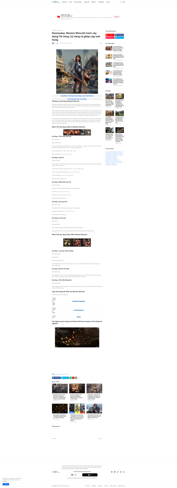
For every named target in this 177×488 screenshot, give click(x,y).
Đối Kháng (114, 164)
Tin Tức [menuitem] (70, 2)
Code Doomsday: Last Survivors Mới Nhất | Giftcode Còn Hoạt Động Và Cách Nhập (76, 397)
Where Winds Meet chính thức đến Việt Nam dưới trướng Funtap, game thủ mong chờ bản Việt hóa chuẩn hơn (119, 138)
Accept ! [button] (6, 484)
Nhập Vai (114, 157)
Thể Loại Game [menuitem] (78, 2)
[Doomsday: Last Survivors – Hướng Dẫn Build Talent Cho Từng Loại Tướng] (60, 408)
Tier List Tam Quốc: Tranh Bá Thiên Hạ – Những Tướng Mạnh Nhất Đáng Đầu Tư (110, 103)
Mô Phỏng (108, 157)
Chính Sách (100, 485)
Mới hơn (54, 438)
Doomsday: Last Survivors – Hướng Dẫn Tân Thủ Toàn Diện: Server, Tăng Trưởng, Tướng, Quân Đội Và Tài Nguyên (77, 417)
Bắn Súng (113, 152)
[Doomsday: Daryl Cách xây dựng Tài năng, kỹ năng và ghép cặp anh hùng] (94, 408)
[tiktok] (118, 472)
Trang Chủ (87, 485)
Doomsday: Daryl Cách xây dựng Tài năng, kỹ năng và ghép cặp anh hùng (94, 416)
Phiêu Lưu (116, 159)
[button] (120, 2)
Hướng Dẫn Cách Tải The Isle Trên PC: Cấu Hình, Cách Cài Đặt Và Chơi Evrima (109, 137)
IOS (91, 474)
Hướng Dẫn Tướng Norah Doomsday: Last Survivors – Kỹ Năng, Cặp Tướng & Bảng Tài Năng (94, 397)
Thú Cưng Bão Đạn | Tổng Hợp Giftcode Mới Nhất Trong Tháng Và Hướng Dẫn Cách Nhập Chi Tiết (118, 81)
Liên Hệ (106, 485)
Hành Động (108, 154)
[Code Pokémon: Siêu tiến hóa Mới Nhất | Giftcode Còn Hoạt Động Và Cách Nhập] (109, 72)
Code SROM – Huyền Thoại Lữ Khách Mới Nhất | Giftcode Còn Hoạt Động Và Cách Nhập (110, 120)
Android (75, 474)
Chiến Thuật (119, 152)
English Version (121, 485)
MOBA (120, 154)
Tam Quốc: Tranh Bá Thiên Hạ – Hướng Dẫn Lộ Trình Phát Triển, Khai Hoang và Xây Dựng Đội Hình (119, 103)
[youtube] (115, 472)
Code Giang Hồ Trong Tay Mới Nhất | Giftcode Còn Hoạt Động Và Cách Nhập (118, 64)
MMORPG (115, 154)
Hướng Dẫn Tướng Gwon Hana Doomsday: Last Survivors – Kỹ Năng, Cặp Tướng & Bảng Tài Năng (59, 397)
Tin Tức (67, 374)
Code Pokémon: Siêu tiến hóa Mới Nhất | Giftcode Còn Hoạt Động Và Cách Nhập (118, 72)
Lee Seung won (78, 310)
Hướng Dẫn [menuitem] (101, 2)
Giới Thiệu (94, 485)
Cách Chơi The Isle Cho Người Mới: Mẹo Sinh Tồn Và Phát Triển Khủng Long (119, 120)
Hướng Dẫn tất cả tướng (77, 99)
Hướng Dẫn (62, 374)
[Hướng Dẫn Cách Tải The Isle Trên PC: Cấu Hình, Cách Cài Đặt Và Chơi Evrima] (110, 130)
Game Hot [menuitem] (86, 2)
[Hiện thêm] (78, 378)
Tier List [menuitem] (108, 2)
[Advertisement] (88, 17)
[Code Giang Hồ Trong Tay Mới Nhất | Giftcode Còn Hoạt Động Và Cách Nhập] (109, 64)
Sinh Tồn (108, 161)
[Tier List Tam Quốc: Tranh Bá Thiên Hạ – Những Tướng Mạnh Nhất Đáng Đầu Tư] (110, 96)
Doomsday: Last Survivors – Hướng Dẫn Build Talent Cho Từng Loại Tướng (59, 416)
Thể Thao (119, 161)
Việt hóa (108, 164)
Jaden (79, 317)
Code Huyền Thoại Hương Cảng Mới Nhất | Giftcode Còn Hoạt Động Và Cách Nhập (118, 48)
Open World (109, 159)
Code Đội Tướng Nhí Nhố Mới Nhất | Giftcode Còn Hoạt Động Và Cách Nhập (118, 56)
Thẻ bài (113, 161)
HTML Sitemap (113, 485)
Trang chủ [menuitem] (64, 2)
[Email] (76, 378)
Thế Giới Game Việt (64, 485)
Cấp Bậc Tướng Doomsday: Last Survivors (77, 96)
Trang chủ (54, 30)
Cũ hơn (100, 438)
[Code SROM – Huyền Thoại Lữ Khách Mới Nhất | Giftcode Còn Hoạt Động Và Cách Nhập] (110, 113)
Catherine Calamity (78, 301)
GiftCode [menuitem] (93, 2)
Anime (107, 152)
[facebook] (112, 472)
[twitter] (121, 472)
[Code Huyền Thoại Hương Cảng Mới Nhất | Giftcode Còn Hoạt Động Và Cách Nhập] (109, 48)
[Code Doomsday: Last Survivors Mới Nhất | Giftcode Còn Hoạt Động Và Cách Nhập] (77, 388)
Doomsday (59, 30)
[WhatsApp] (70, 378)
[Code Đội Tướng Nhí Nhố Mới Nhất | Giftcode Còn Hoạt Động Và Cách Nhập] (109, 56)
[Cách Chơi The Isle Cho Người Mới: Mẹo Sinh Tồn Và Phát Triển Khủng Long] (119, 113)
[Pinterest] (73, 378)
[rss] (124, 472)
